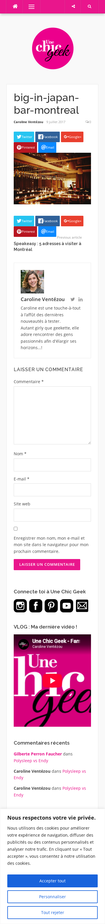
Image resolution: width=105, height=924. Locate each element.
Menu (29, 6)
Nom (20, 453)
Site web (22, 504)
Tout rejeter (52, 912)
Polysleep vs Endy (31, 760)
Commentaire (29, 381)
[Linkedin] (80, 299)
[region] (52, 866)
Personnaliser (52, 896)
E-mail (21, 479)
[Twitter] (72, 299)
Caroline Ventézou (28, 122)
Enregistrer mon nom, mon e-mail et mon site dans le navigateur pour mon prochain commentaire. (51, 544)
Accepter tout (52, 881)
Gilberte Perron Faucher (38, 754)
